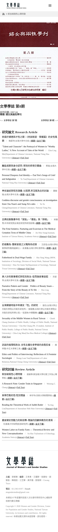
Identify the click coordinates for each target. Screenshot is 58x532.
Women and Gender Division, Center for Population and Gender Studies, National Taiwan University (28, 509)
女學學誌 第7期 (8, 120)
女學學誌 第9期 (49, 120)
